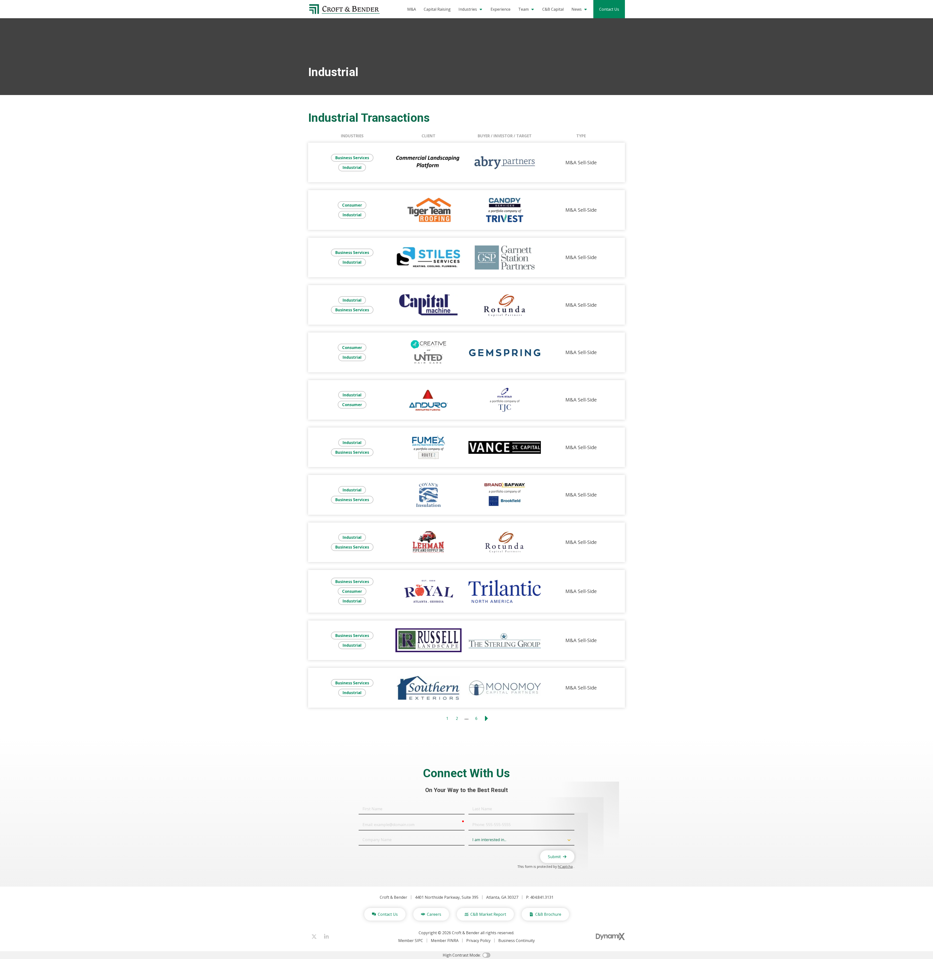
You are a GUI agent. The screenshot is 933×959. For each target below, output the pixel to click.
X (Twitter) (314, 937)
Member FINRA (444, 940)
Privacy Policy (478, 940)
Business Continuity (516, 940)
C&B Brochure (548, 914)
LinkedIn (326, 937)
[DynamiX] (610, 936)
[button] (526, 9)
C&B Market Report (488, 914)
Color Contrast (486, 955)
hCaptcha (565, 866)
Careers (434, 914)
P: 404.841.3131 (539, 897)
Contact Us (609, 9)
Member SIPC (410, 940)
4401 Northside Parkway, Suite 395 (446, 897)
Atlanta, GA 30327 (502, 897)
